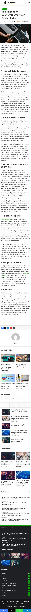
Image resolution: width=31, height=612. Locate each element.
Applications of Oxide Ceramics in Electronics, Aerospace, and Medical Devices (20, 418)
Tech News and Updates (9, 583)
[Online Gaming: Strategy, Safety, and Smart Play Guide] (6, 426)
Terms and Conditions (22, 604)
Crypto (4, 595)
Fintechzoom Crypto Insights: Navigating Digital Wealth (22, 364)
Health (4, 593)
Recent (5, 405)
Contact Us (22, 606)
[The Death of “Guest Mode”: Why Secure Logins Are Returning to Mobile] (6, 440)
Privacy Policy (11, 604)
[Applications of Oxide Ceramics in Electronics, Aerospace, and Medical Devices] (6, 418)
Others (4, 578)
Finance (4, 8)
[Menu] (2, 3)
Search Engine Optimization (10, 590)
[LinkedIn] (8, 328)
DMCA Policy (9, 606)
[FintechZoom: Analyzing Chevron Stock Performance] (8, 378)
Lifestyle (4, 580)
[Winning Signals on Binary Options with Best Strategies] (6, 412)
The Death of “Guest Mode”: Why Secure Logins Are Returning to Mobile (19, 439)
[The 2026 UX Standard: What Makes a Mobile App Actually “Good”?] (6, 433)
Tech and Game (6, 588)
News (3, 576)
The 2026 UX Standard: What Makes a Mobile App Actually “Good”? (19, 432)
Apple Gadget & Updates (9, 585)
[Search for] (29, 3)
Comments (25, 405)
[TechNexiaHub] (10, 2)
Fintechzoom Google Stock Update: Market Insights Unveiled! (22, 385)
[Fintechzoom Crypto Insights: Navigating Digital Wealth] (23, 358)
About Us (16, 606)
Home (4, 604)
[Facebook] (2, 328)
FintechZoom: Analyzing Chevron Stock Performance (8, 385)
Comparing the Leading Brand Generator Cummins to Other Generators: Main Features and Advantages (8, 366)
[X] (5, 328)
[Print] (14, 328)
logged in (10, 398)
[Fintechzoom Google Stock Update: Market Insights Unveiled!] (23, 378)
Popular (14, 405)
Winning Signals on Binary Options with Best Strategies (6, 463)
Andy (5, 21)
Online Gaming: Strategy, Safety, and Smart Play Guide (7, 482)
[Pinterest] (11, 328)
